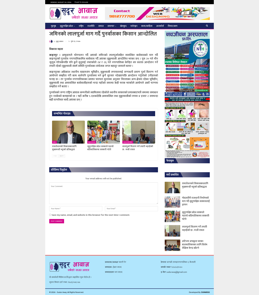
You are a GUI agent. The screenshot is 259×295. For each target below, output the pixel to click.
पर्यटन (54, 142)
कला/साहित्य (146, 26)
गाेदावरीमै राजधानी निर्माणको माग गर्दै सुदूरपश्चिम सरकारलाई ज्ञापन (196, 201)
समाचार (111, 26)
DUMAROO (205, 292)
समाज (101, 26)
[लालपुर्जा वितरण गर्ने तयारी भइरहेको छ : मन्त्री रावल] (138, 132)
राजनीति (90, 26)
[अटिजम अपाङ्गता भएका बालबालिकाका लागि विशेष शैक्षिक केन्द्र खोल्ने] (172, 245)
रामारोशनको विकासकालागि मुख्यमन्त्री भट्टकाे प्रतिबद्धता (195, 185)
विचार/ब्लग (172, 26)
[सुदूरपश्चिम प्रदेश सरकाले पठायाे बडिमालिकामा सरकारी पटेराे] (103, 132)
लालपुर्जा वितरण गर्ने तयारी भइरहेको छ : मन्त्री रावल (194, 228)
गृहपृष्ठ (53, 26)
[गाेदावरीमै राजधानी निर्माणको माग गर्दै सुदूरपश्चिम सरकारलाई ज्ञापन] (172, 202)
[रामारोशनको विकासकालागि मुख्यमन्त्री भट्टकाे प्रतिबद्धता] (68, 132)
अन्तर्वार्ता (160, 26)
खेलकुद (123, 26)
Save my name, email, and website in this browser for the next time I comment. (91, 215)
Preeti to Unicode (81, 2)
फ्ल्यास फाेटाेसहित (127, 142)
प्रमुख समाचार (91, 142)
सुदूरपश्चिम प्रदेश (66, 26)
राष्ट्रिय (81, 26)
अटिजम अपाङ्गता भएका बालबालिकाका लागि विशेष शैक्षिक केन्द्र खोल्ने (194, 244)
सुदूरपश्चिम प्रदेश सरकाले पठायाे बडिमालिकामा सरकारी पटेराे (195, 215)
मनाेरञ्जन (133, 26)
